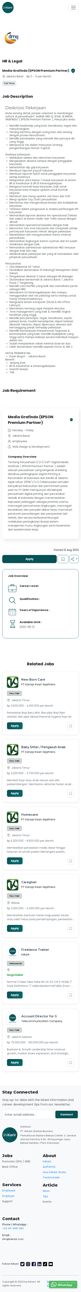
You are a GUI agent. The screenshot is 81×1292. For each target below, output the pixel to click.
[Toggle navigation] (73, 7)
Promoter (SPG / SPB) (16, 1161)
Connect (66, 1114)
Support (7, 1201)
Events (47, 1202)
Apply (29, 559)
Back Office (10, 1167)
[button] (74, 559)
